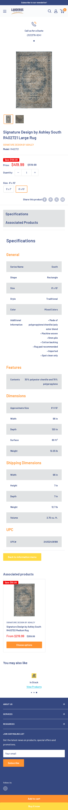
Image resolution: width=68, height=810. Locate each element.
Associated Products (22, 222)
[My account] (55, 11)
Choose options (24, 644)
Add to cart (34, 798)
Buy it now (34, 806)
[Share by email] (62, 199)
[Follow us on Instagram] (5, 788)
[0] (62, 11)
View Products (34, 686)
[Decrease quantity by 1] (18, 172)
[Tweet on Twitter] (56, 199)
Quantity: (8, 172)
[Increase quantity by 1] (35, 172)
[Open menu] (4, 11)
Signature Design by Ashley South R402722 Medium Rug (23, 628)
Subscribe (13, 762)
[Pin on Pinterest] (50, 199)
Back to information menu (22, 556)
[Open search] (49, 11)
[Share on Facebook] (44, 199)
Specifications (17, 214)
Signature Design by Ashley (18, 144)
